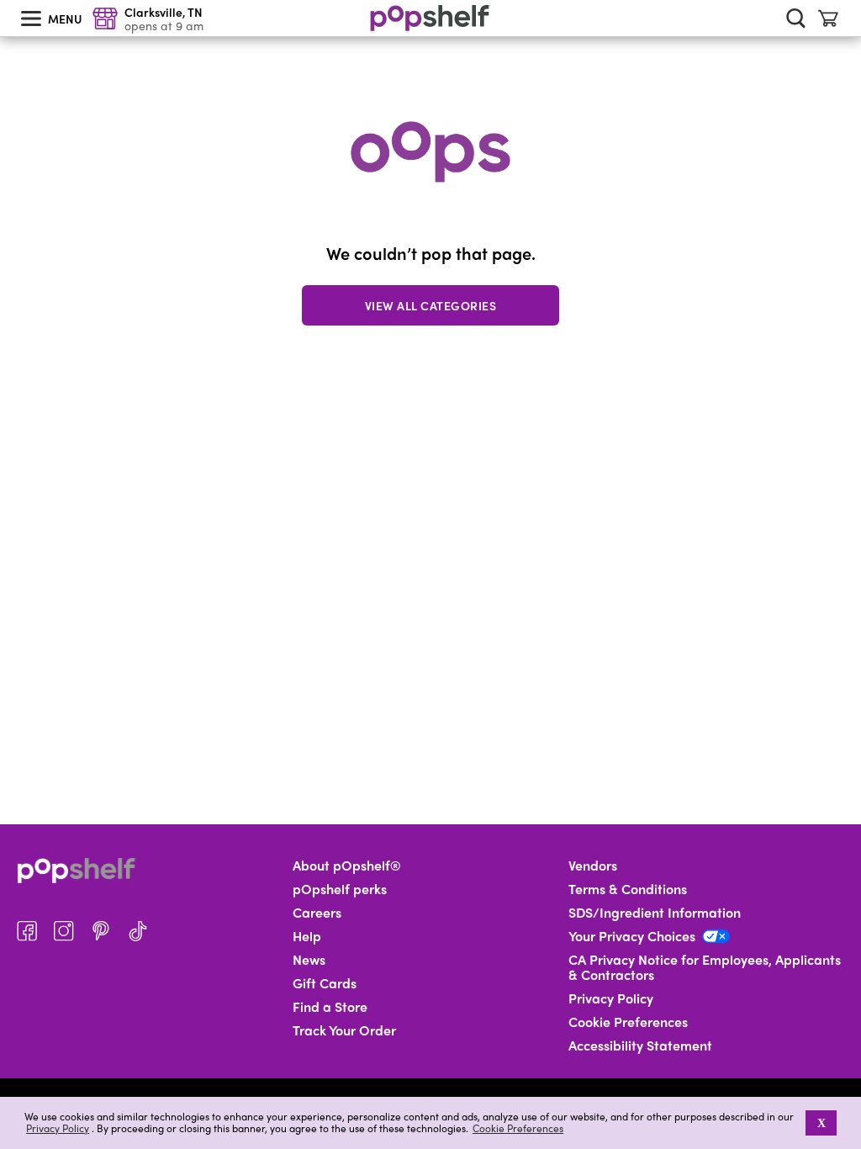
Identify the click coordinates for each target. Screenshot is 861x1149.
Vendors (592, 865)
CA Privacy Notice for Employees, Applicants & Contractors (704, 967)
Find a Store (330, 1006)
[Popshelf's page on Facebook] (27, 931)
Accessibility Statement (640, 1045)
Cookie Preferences (518, 1128)
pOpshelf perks (340, 889)
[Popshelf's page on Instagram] (64, 931)
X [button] (821, 1123)
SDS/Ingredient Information (654, 912)
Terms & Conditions (627, 889)
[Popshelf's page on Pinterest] (101, 931)
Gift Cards (325, 983)
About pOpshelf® (347, 865)
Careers (317, 912)
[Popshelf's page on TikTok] (138, 931)
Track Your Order (344, 1030)
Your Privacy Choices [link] (631, 936)
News (309, 959)
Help (307, 936)
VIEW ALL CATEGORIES (431, 305)
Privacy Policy (57, 1128)
